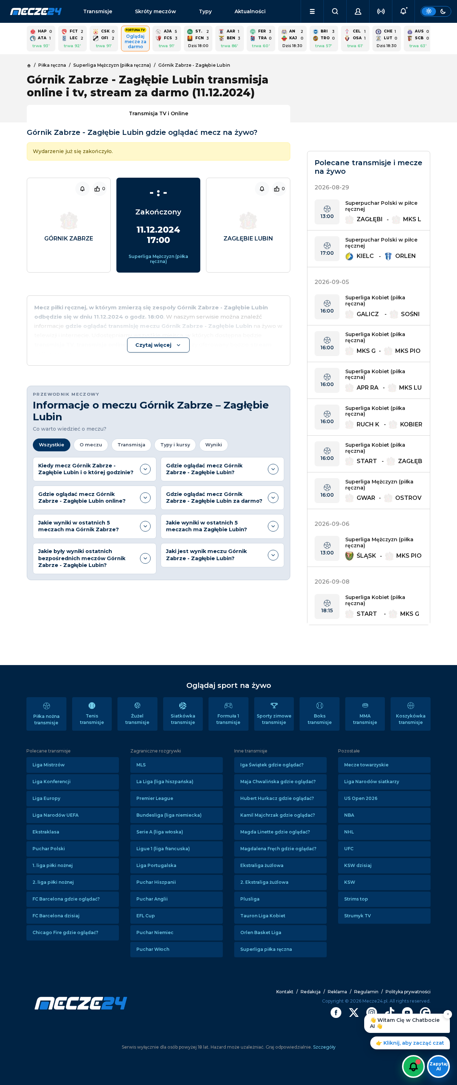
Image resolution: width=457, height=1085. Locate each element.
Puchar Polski (48, 848)
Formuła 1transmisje (228, 719)
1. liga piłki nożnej (52, 865)
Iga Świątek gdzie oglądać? (271, 764)
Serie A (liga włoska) (159, 832)
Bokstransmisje (320, 719)
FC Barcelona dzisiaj (56, 915)
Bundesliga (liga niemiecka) (169, 815)
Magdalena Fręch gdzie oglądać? (278, 848)
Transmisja (131, 444)
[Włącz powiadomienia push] (413, 1066)
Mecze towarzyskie (366, 764)
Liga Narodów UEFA (55, 815)
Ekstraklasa (45, 832)
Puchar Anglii (152, 899)
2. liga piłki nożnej (53, 882)
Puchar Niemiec (155, 932)
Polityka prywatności (408, 991)
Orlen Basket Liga (260, 932)
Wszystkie (51, 444)
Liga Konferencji (51, 781)
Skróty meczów (155, 11)
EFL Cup (145, 915)
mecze (36, 11)
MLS (141, 764)
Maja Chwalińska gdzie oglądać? (278, 781)
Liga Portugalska (156, 865)
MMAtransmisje (365, 719)
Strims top (356, 899)
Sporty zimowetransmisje (274, 719)
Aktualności (250, 11)
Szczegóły (324, 1047)
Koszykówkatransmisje (411, 719)
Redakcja (311, 991)
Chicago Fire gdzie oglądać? (65, 932)
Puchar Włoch (152, 949)
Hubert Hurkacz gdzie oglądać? (277, 798)
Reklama (337, 991)
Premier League (154, 798)
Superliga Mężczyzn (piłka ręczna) (158, 259)
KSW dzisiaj (358, 865)
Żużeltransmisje (137, 719)
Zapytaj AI (439, 1066)
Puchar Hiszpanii (156, 882)
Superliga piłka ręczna (266, 949)
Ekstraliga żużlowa (261, 865)
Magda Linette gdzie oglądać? (275, 832)
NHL (349, 832)
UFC (348, 848)
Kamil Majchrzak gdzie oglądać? (277, 815)
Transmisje (97, 11)
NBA (349, 815)
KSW (349, 882)
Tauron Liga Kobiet (262, 915)
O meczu (91, 444)
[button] (312, 11)
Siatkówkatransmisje (183, 719)
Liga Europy (46, 798)
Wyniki (213, 444)
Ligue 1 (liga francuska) (163, 848)
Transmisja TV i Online (158, 113)
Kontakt (284, 991)
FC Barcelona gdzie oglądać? (66, 899)
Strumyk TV (357, 915)
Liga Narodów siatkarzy (371, 781)
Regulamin (366, 991)
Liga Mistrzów (48, 764)
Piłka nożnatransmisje (46, 719)
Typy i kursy (175, 444)
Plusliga (250, 899)
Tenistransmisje (92, 719)
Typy (205, 11)
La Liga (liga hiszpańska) (165, 781)
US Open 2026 (360, 798)
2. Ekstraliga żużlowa (264, 882)
